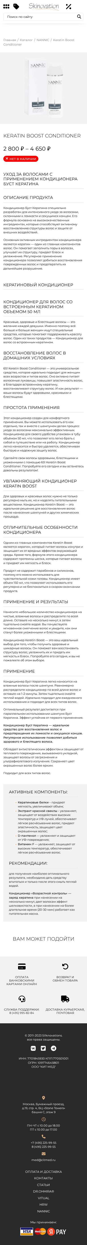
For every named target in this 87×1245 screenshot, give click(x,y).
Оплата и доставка (43, 1172)
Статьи (43, 1185)
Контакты (43, 1178)
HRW (43, 1205)
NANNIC (43, 1211)
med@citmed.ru (43, 1160)
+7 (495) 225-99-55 (43, 1142)
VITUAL (43, 1198)
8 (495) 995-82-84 (21, 1013)
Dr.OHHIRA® (43, 1191)
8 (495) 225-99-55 (44, 1146)
